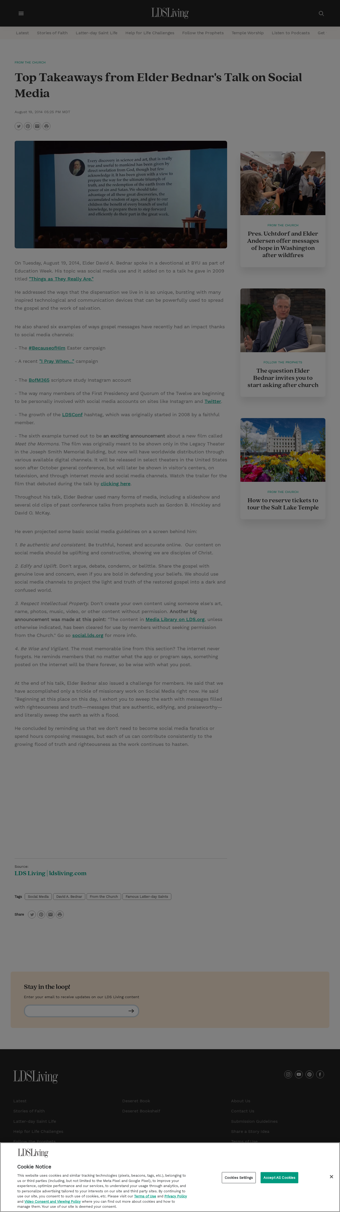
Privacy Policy (175, 1196)
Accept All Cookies (279, 1178)
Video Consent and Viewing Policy (52, 1202)
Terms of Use (145, 1196)
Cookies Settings (239, 1178)
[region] (170, 1177)
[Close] (331, 1177)
